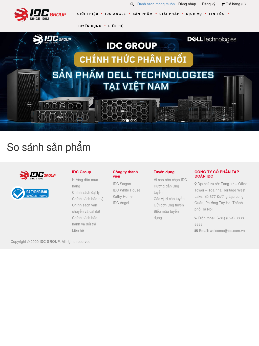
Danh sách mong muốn (156, 3)
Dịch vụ (194, 14)
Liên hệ (115, 26)
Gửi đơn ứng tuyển (169, 204)
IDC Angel (115, 14)
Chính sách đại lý (86, 192)
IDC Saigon (122, 183)
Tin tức (217, 14)
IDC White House (126, 190)
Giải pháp (169, 14)
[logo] (40, 13)
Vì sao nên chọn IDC (170, 179)
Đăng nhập (187, 3)
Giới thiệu (87, 14)
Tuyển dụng (89, 26)
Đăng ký (208, 3)
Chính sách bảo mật (88, 198)
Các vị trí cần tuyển (169, 198)
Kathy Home (123, 196)
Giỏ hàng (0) (235, 3)
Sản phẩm (143, 14)
